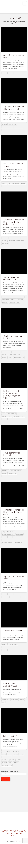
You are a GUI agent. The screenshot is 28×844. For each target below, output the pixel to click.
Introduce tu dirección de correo (9, 771)
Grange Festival (18, 127)
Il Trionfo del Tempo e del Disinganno (16, 240)
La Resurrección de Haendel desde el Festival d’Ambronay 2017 (12, 394)
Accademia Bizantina (11, 413)
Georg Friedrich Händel (7, 127)
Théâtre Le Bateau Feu (19, 357)
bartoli (4, 754)
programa (16, 762)
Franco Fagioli (19, 534)
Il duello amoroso (12, 473)
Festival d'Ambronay (6, 416)
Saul (18, 302)
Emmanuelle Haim (10, 531)
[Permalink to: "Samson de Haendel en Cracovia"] (14, 147)
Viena (23, 596)
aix (3, 531)
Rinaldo (10, 357)
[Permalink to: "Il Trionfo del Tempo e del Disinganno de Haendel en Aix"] (14, 494)
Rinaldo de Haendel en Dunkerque (12, 337)
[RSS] (20, 838)
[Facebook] (7, 838)
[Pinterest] (18, 838)
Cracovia (4, 183)
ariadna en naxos (16, 751)
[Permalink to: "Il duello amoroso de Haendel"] (14, 437)
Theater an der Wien (15, 596)
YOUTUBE (18, 833)
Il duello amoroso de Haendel (11, 453)
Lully (3, 702)
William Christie (12, 649)
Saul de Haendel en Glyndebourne (11, 278)
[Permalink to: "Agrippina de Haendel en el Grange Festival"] (14, 90)
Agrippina (4, 72)
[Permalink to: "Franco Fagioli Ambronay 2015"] (14, 667)
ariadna (8, 751)
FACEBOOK (22, 832)
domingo (16, 754)
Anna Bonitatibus (12, 124)
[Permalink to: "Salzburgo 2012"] (14, 720)
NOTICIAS (5, 832)
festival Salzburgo (6, 756)
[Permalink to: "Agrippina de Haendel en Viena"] (14, 560)
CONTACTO (14, 830)
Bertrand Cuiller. (6, 351)
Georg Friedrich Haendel (15, 354)
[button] (25, 3)
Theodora (4, 649)
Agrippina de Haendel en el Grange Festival (13, 107)
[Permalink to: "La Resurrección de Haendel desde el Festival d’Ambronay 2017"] (14, 375)
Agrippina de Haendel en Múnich (13, 56)
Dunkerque (4, 354)
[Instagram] (16, 838)
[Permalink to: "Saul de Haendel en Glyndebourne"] (14, 261)
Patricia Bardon (18, 594)
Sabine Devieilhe (18, 542)
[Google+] (11, 838)
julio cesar (18, 759)
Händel (10, 537)
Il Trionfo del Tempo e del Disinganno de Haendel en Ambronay (13, 221)
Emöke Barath (5, 470)
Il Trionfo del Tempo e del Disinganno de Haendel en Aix (13, 512)
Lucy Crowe (12, 302)
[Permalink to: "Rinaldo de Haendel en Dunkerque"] (14, 320)
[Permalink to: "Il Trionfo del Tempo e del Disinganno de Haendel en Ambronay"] (14, 204)
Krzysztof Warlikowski (7, 542)
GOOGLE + (14, 835)
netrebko (4, 762)
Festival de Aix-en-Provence (8, 534)
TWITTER (9, 833)
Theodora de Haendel (12, 630)
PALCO (22, 830)
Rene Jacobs (5, 243)
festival (21, 754)
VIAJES (13, 832)
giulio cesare (5, 759)
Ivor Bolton (4, 302)
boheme (9, 754)
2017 (3, 413)
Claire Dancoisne (16, 351)
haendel (11, 72)
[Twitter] (9, 838)
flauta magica (16, 756)
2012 (3, 751)
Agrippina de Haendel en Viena (13, 577)
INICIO (5, 830)
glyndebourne (5, 299)
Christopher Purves (6, 296)
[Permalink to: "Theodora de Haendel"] (14, 614)
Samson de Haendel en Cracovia (13, 164)
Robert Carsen (5, 596)
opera (10, 762)
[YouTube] (15, 838)
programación (5, 765)
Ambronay (4, 237)
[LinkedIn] (13, 838)
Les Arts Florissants (12, 644)
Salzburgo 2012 (10, 736)
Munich (16, 72)
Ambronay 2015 (5, 699)
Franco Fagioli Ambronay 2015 (10, 684)
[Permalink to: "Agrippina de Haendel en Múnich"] (14, 39)
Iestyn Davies (20, 299)
